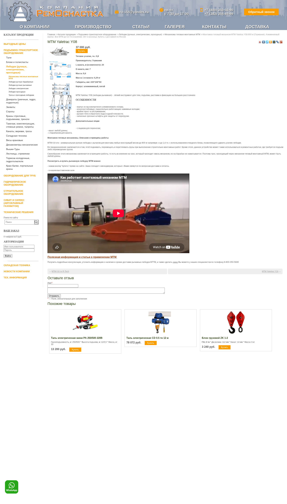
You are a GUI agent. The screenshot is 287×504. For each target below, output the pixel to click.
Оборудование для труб (20, 175)
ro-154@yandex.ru (134, 12)
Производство (93, 26)
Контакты (214, 26)
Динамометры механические (22, 144)
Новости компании (17, 271)
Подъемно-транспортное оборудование (97, 34)
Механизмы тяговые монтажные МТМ (23, 77)
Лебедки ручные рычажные (20, 85)
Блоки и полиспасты (17, 62)
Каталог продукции (67, 34)
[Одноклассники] (270, 42)
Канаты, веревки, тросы (19, 131)
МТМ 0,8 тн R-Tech (60, 271)
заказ (175, 262)
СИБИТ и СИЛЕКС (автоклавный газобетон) (14, 203)
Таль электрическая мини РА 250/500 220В (76, 337)
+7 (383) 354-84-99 (218, 14)
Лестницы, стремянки (18, 153)
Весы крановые (14, 140)
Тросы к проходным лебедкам (21, 95)
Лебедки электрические (19, 88)
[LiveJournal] (277, 42)
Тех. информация (15, 277)
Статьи (141, 26)
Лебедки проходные (17, 92)
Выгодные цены (15, 44)
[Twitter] (267, 42)
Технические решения (18, 212)
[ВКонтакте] (263, 42)
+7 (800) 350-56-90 (218, 10)
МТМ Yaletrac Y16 (270, 271)
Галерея (175, 26)
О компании (35, 26)
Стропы (10, 111)
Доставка (257, 26)
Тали (8, 57)
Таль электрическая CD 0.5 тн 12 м (147, 337)
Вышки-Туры (13, 149)
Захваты (10, 107)
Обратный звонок (261, 12)
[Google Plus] (281, 42)
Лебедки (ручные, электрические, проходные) (16, 69)
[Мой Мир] (274, 42)
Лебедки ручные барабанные (21, 82)
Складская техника (16, 135)
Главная (51, 34)
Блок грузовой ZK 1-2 (215, 337)
